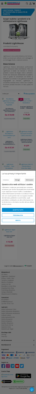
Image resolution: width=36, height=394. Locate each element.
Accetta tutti (18, 210)
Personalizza (18, 215)
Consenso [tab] (6, 180)
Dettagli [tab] (17, 180)
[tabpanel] (18, 194)
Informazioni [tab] (29, 180)
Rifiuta (18, 220)
